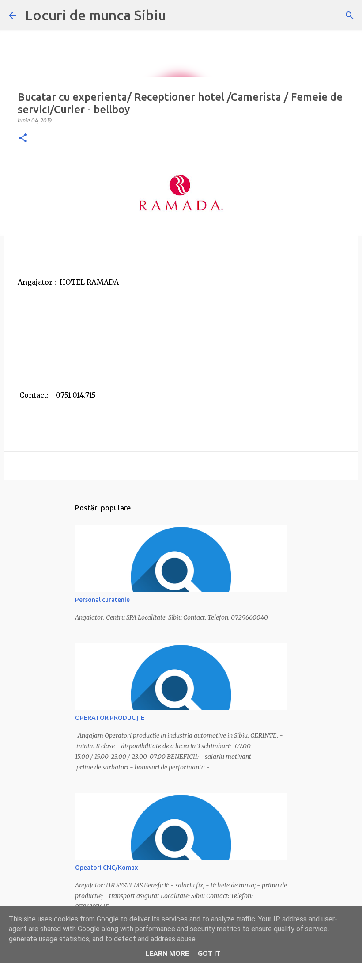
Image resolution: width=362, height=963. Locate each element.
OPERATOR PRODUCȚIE (109, 717)
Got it (209, 953)
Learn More (167, 953)
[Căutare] (349, 15)
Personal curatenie (102, 599)
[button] (23, 139)
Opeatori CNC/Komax (106, 867)
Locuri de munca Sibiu (95, 15)
